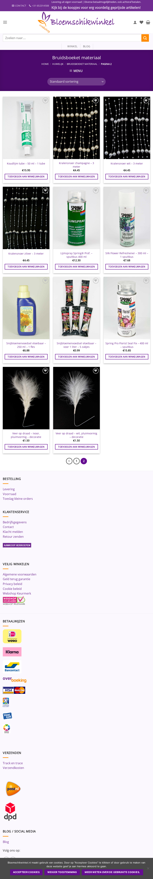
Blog (6, 842)
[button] (5, 22)
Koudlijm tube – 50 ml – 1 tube (26, 163)
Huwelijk (57, 64)
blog (86, 46)
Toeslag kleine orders (18, 499)
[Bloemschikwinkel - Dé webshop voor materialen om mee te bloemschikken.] (76, 22)
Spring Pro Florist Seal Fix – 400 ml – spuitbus (126, 345)
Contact (8, 527)
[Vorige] (69, 461)
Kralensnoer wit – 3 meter (127, 163)
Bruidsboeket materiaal (82, 64)
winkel (70, 46)
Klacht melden (13, 532)
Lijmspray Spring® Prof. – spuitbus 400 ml (76, 255)
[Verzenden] (145, 37)
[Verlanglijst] (141, 22)
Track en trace (13, 763)
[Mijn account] (135, 22)
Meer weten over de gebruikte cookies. (112, 872)
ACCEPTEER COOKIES (26, 872)
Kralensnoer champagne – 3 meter (76, 164)
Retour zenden (13, 537)
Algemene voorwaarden (19, 574)
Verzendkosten (13, 768)
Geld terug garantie (16, 579)
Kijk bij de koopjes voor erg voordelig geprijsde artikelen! (96, 7)
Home (45, 64)
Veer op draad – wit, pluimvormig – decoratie (76, 435)
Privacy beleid (12, 584)
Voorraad (9, 494)
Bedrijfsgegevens (15, 522)
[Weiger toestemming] (148, 869)
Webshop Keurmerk (17, 593)
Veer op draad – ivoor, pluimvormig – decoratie (26, 435)
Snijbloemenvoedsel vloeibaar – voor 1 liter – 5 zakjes (76, 345)
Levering (9, 489)
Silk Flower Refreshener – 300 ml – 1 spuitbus (126, 255)
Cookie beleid (12, 589)
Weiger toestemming (62, 872)
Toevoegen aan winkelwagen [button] (26, 176)
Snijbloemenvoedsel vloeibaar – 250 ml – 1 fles (26, 345)
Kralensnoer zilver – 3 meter (26, 253)
